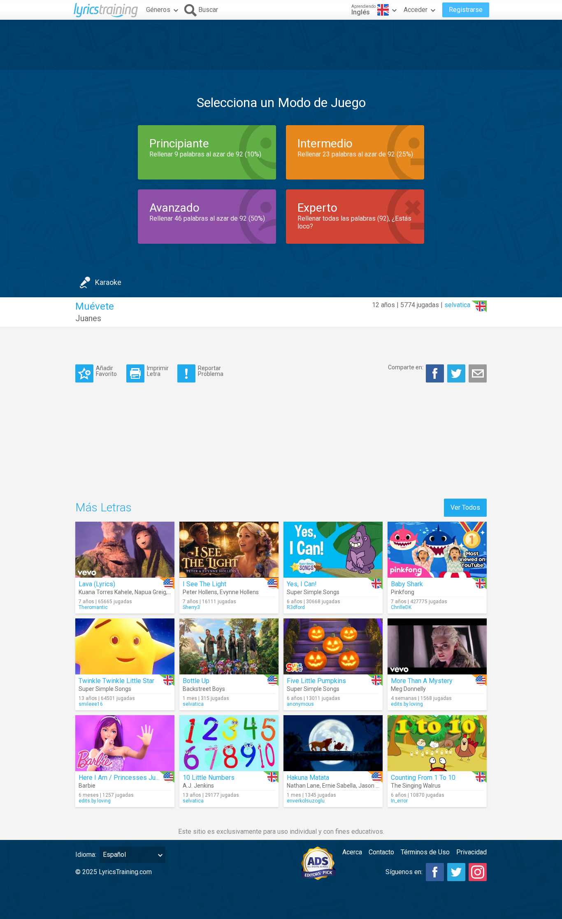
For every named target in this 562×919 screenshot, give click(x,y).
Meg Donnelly (408, 689)
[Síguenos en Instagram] (478, 872)
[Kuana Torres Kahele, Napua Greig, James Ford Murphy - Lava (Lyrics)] (124, 550)
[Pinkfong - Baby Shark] (437, 550)
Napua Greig (150, 592)
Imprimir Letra (158, 371)
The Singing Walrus (416, 785)
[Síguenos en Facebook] (435, 872)
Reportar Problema (210, 371)
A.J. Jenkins (198, 785)
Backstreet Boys (204, 689)
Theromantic (93, 607)
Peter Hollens (200, 592)
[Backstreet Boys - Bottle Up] (229, 646)
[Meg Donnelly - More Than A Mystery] (437, 646)
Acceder (415, 10)
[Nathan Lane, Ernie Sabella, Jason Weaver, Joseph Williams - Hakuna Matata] (333, 743)
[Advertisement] (281, 44)
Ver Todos (465, 507)
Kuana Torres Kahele (105, 592)
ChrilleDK (401, 607)
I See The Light (204, 584)
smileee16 (91, 704)
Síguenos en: (404, 872)
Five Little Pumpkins (316, 681)
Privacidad (471, 852)
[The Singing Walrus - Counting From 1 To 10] (437, 743)
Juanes (88, 318)
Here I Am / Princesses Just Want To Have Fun (146, 777)
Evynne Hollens (239, 592)
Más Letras (103, 507)
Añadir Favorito (106, 371)
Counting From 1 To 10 (423, 777)
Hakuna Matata (308, 777)
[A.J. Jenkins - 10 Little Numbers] (229, 743)
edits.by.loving (407, 704)
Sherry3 (191, 607)
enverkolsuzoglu (306, 801)
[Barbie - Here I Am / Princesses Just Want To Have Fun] (124, 743)
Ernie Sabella (339, 785)
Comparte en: (405, 367)
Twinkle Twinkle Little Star (116, 681)
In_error (399, 801)
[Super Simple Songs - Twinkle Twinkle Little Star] (124, 646)
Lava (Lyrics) (97, 584)
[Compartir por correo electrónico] (478, 373)
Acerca (352, 852)
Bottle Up (196, 681)
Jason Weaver (376, 785)
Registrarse (466, 10)
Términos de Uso (425, 852)
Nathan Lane (303, 785)
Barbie (87, 785)
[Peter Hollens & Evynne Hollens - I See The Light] (229, 550)
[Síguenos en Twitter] (456, 872)
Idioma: (85, 854)
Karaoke (108, 282)
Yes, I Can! (302, 584)
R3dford (296, 607)
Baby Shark (407, 584)
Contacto (381, 852)
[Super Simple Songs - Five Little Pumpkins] (333, 646)
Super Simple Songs (313, 592)
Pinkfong (402, 592)
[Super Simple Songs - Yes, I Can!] (333, 550)
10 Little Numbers (209, 777)
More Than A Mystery (422, 681)
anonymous (300, 704)
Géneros (158, 10)
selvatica (457, 305)
